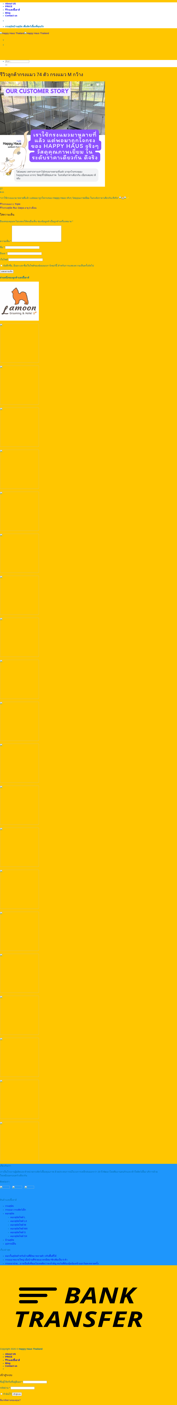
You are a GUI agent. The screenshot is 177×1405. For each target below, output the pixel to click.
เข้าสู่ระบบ (17, 1394)
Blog (7, 13)
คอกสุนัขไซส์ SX (18, 1236)
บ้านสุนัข (9, 1240)
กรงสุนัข (9, 1206)
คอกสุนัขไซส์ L (17, 1217)
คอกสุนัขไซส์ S (18, 1232)
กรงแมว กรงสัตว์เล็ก (15, 1209)
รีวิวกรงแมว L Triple (10, 204)
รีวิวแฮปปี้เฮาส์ (12, 9)
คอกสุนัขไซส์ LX (18, 1221)
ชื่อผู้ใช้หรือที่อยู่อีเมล (11, 1382)
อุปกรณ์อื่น (10, 1243)
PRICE (8, 6)
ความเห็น (5, 241)
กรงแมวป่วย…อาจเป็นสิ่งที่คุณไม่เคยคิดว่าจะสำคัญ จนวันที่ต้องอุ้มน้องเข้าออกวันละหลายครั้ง (52, 1263)
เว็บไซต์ (4, 259)
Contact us (11, 15)
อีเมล (3, 253)
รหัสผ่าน (5, 1388)
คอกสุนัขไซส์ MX (19, 1228)
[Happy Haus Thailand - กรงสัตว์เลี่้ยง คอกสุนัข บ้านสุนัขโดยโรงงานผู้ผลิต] (24, 33)
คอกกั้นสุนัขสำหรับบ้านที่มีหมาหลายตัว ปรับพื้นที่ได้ (30, 1256)
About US (10, 3)
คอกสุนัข (9, 1213)
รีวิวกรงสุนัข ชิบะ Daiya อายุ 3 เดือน (18, 208)
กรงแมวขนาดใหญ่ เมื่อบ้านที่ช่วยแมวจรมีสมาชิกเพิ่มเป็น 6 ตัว (36, 1259)
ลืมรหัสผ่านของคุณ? (10, 1400)
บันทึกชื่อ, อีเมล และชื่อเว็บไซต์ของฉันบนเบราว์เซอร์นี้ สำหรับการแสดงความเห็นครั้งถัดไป (48, 265)
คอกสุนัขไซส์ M (18, 1225)
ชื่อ (2, 247)
